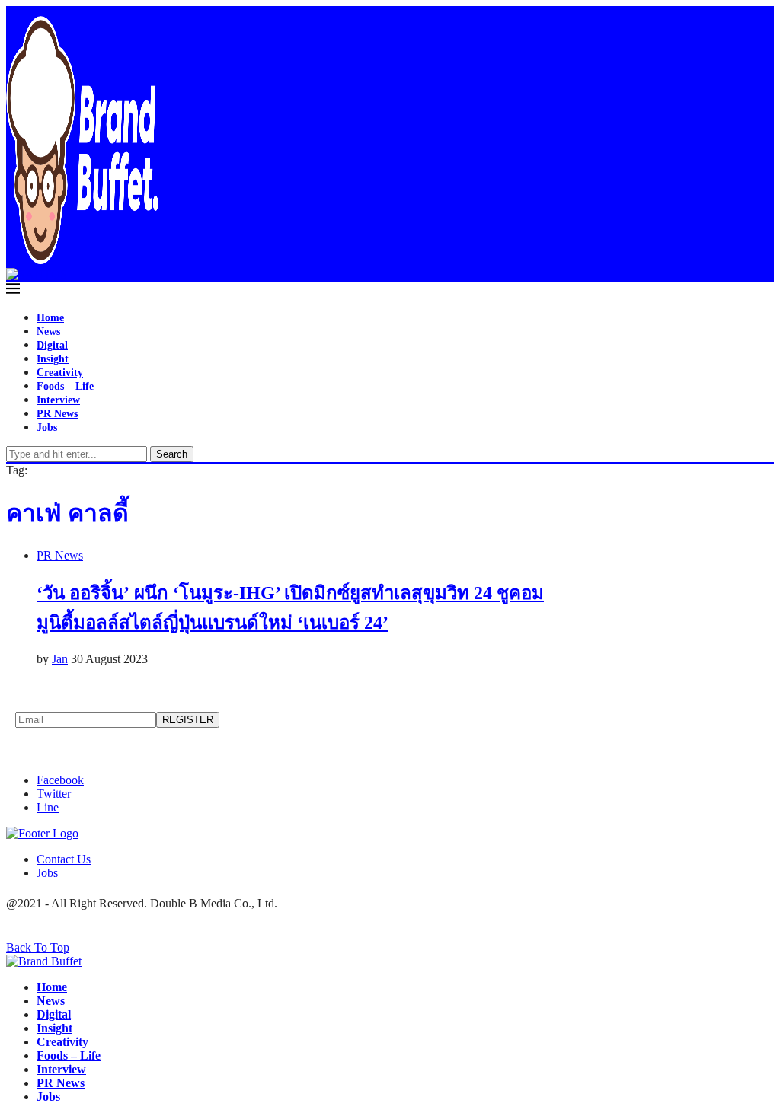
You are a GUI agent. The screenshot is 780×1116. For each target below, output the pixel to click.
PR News (57, 413)
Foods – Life (65, 386)
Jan (60, 658)
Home (50, 318)
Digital (52, 345)
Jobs (47, 427)
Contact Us (64, 859)
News (48, 331)
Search (171, 454)
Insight (53, 359)
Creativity (60, 372)
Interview (58, 400)
